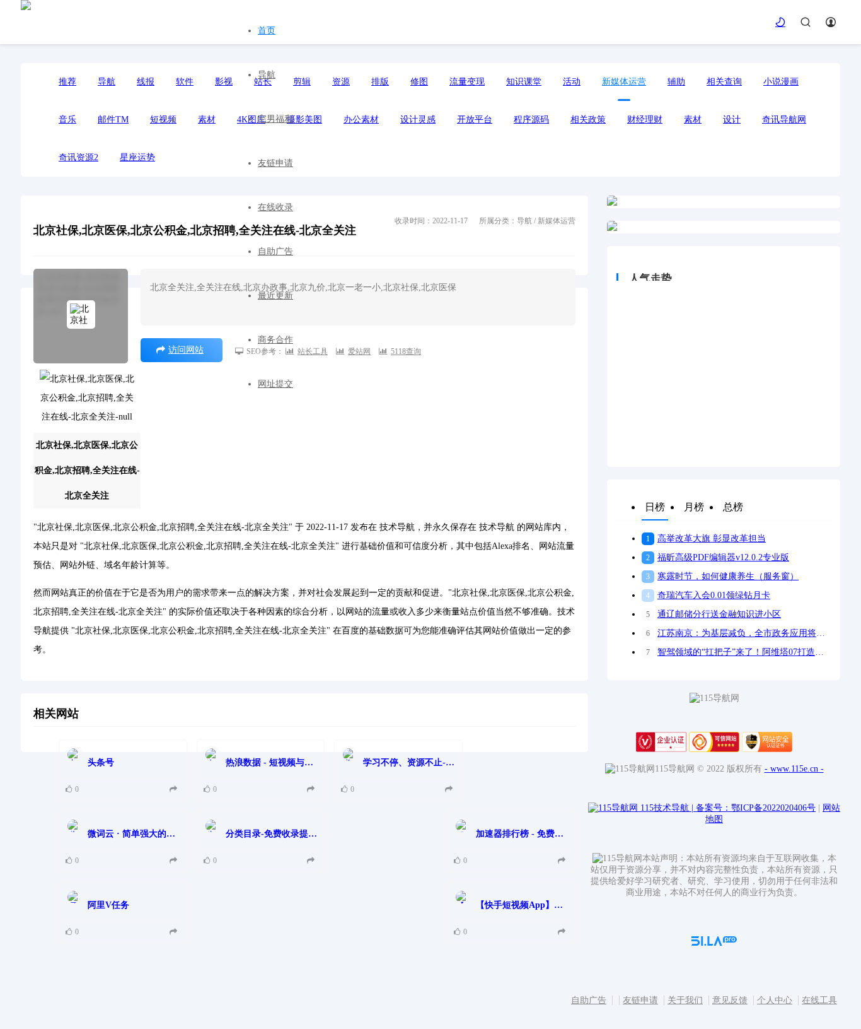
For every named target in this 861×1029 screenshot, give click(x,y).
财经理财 (644, 119)
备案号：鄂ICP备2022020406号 (756, 808)
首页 (266, 30)
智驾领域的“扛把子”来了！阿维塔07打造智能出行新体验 (738, 652)
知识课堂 (523, 81)
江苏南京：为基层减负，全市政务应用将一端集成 (738, 633)
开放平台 (474, 119)
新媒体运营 (624, 81)
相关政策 (588, 119)
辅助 (676, 81)
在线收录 (275, 207)
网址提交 (275, 384)
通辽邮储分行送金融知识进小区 (713, 614)
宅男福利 (275, 119)
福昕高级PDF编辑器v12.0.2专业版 (717, 557)
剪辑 (302, 81)
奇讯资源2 (78, 157)
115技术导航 (667, 808)
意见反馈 (730, 1000)
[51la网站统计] (714, 943)
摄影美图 (304, 119)
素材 (693, 119)
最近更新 (275, 295)
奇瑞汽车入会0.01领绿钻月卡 (708, 595)
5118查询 (406, 351)
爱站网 (359, 351)
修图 (419, 81)
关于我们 (685, 1000)
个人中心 (774, 1000)
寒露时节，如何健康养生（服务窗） (722, 576)
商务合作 (275, 339)
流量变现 (467, 81)
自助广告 (275, 251)
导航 (266, 74)
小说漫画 (781, 81)
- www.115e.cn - (794, 768)
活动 (572, 81)
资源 (341, 81)
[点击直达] (175, 789)
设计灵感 (418, 119)
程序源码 (531, 119)
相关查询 (724, 81)
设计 (732, 119)
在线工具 (819, 1000)
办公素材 (361, 119)
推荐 (67, 81)
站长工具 (313, 351)
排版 (380, 81)
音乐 (67, 119)
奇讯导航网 (784, 119)
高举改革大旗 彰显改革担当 (706, 538)
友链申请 (275, 163)
